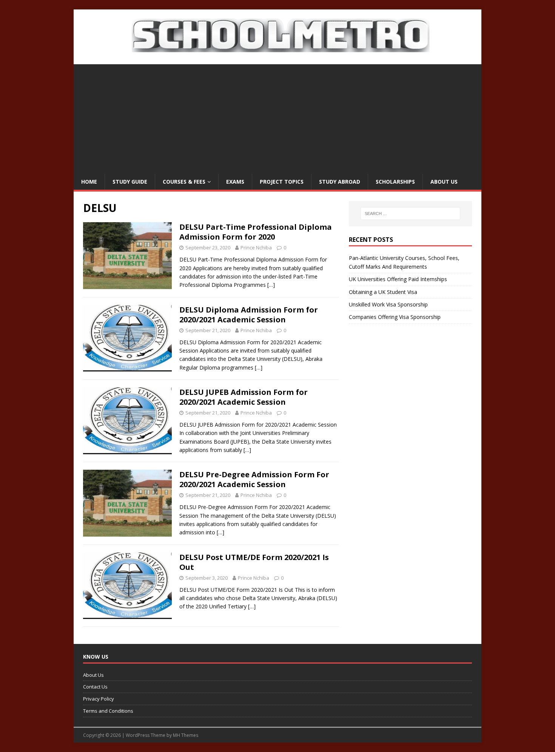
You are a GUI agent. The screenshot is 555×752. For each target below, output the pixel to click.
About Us (444, 181)
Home (89, 181)
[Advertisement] (277, 117)
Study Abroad (339, 181)
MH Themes (185, 735)
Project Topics (282, 181)
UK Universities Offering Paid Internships (398, 279)
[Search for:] (410, 213)
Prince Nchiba (256, 247)
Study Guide (130, 181)
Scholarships (395, 181)
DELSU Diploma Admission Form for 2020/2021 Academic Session (248, 315)
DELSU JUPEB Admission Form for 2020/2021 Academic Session (243, 397)
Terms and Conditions (108, 710)
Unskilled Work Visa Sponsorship (388, 304)
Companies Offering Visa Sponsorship (395, 316)
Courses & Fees (184, 181)
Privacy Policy (98, 698)
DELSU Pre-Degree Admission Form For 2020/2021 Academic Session (254, 479)
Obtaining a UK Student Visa (383, 292)
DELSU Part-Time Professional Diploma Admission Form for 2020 (255, 232)
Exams (235, 181)
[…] (271, 284)
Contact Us (95, 686)
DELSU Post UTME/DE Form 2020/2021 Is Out (254, 562)
